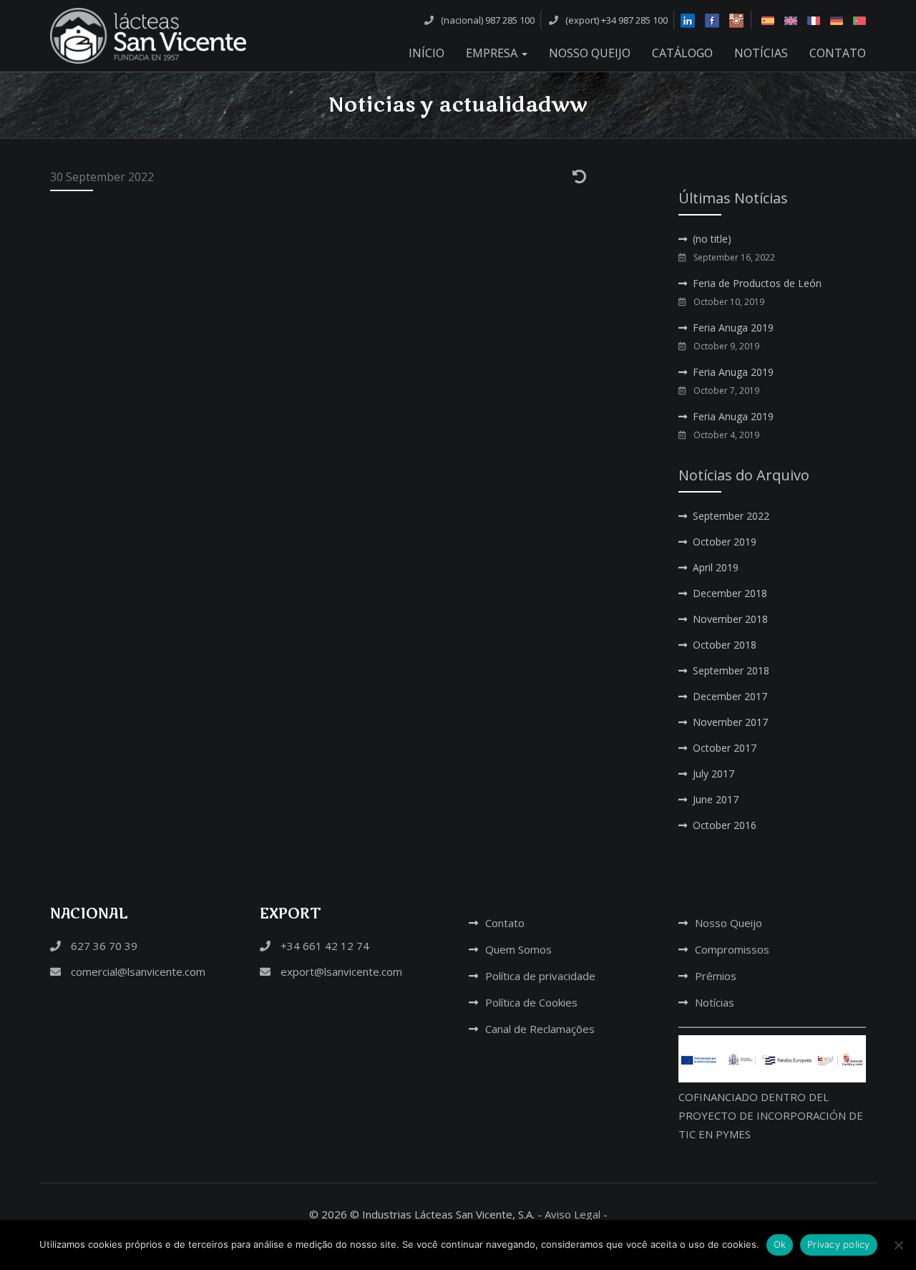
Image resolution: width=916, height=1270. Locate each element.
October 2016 (724, 825)
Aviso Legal (572, 1214)
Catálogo (682, 53)
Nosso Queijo (589, 53)
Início (426, 53)
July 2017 (713, 773)
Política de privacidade (540, 976)
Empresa (493, 53)
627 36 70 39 (102, 946)
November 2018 (730, 619)
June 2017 (716, 799)
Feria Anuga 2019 (733, 327)
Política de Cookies (531, 1002)
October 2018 (724, 644)
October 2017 (724, 748)
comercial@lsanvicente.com (136, 971)
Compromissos (732, 949)
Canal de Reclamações (540, 1029)
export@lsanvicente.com (340, 971)
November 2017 (730, 722)
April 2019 (716, 567)
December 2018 (730, 593)
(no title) (712, 239)
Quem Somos (518, 949)
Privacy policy (838, 1244)
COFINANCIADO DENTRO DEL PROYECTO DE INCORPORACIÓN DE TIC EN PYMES (770, 1115)
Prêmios (715, 976)
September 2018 (731, 670)
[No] (898, 1245)
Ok (780, 1244)
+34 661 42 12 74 (323, 946)
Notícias (761, 53)
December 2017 (730, 696)
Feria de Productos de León (757, 283)
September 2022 (731, 516)
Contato (837, 53)
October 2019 (724, 541)
